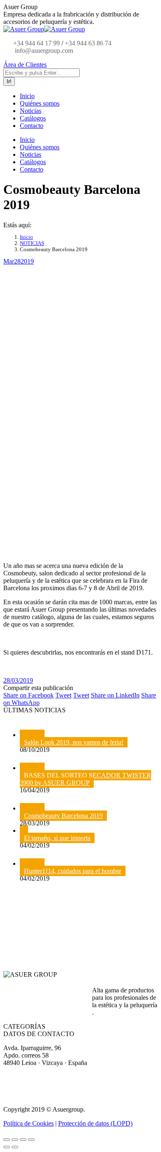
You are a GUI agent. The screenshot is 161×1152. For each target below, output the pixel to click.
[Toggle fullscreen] (23, 1139)
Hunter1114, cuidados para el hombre (72, 870)
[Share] (15, 1139)
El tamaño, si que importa (57, 837)
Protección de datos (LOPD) (95, 1123)
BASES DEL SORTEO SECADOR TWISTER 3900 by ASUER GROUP (85, 779)
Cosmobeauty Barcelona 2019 (63, 815)
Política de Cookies (28, 1123)
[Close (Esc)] (6, 1139)
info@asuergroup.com (43, 50)
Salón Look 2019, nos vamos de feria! (73, 742)
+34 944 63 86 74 (88, 43)
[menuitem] (27, 95)
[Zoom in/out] (31, 1139)
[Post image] (32, 735)
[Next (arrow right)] (15, 1147)
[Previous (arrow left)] (6, 1147)
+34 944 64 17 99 (36, 43)
